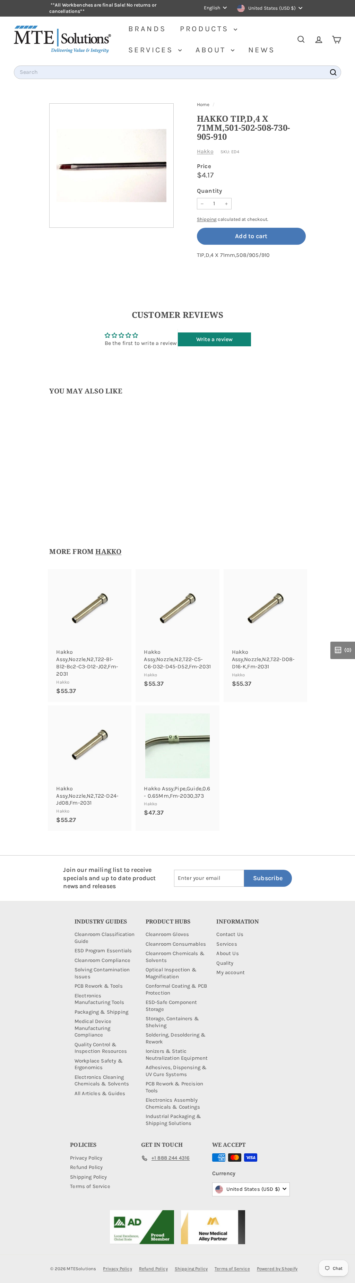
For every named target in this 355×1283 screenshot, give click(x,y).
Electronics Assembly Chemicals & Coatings (173, 1103)
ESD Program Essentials (103, 950)
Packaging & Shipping (101, 1012)
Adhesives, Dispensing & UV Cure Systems (176, 1070)
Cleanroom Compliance (102, 960)
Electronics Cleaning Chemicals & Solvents (102, 1080)
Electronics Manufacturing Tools (99, 999)
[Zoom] (111, 165)
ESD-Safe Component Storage (171, 1005)
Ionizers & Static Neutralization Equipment (177, 1054)
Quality (224, 963)
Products (206, 28)
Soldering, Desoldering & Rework (176, 1038)
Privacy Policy (86, 1158)
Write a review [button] (214, 339)
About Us (227, 953)
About (212, 49)
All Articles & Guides (100, 1093)
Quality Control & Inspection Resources (101, 1048)
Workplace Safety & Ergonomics (99, 1064)
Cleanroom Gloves (167, 934)
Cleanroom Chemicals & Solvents (175, 956)
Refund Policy (86, 1167)
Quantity (209, 190)
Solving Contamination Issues (102, 973)
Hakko (205, 151)
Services (152, 49)
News (261, 49)
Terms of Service (90, 1186)
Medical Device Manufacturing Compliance (93, 1028)
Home (204, 104)
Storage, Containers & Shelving (172, 1022)
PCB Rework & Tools (99, 986)
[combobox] (177, 72)
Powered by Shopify (277, 1268)
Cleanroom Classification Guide (105, 937)
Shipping (207, 219)
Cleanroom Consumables (176, 944)
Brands (147, 28)
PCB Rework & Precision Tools (175, 1087)
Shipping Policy (88, 1177)
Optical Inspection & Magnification (171, 973)
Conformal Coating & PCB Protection (176, 989)
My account (230, 972)
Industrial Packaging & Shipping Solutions (173, 1119)
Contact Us (229, 934)
